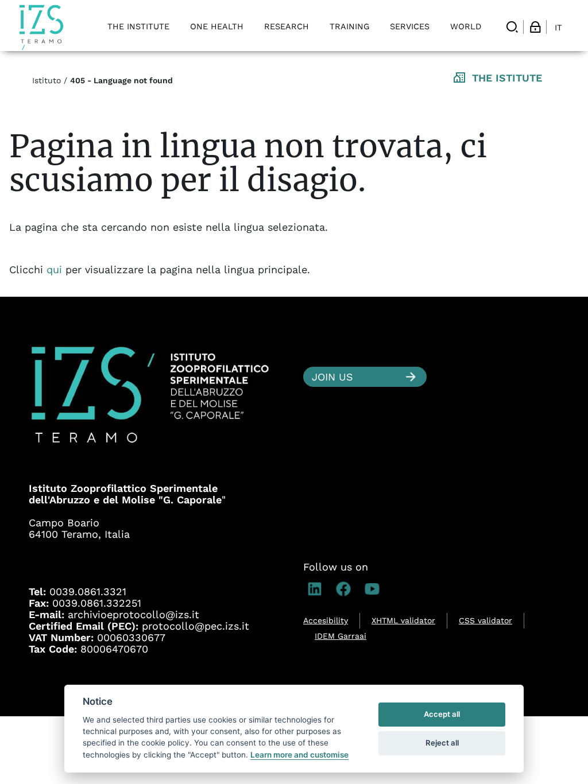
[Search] (512, 27)
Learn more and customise (299, 754)
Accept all (442, 714)
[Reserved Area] (535, 27)
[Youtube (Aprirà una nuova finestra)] (375, 588)
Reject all (442, 742)
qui (56, 269)
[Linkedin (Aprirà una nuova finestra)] (317, 588)
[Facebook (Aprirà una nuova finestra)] (346, 588)
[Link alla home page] (41, 27)
